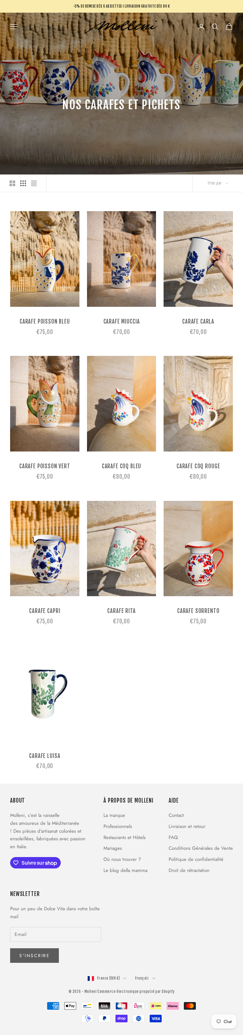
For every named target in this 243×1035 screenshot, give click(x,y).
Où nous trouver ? (122, 859)
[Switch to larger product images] (12, 183)
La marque (114, 815)
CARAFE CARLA (198, 321)
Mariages (112, 848)
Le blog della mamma (125, 870)
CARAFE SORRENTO (198, 611)
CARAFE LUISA (44, 756)
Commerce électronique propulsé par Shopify (135, 991)
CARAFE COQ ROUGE (198, 466)
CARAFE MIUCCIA (121, 321)
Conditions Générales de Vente (201, 848)
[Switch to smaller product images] (23, 183)
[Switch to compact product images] (34, 183)
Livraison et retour (187, 826)
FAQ (173, 837)
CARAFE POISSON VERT (44, 466)
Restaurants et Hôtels (124, 837)
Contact (176, 815)
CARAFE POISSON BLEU (45, 321)
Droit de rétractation (189, 870)
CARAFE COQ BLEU (121, 466)
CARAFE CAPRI (44, 611)
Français (142, 978)
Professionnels (117, 826)
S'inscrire (34, 955)
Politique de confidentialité (196, 859)
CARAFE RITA (121, 611)
